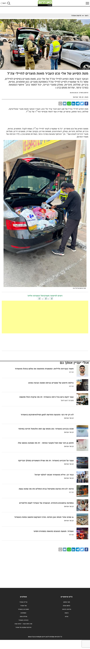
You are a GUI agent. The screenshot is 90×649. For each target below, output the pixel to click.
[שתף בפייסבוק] (86, 103)
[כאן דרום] (45, 3)
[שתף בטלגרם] (78, 103)
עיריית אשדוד (23, 602)
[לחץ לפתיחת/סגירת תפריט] (87, 3)
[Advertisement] (45, 317)
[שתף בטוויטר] (82, 103)
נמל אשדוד (23, 605)
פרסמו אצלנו (66, 605)
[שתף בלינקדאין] (73, 103)
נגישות (66, 613)
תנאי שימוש (66, 602)
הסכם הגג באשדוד (23, 609)
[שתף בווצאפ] (69, 103)
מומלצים (23, 597)
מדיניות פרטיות (66, 609)
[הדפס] (60, 103)
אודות (66, 616)
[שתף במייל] (65, 103)
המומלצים (23, 613)
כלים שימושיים (66, 597)
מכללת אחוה (23, 616)
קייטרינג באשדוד (23, 620)
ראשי (4, 3)
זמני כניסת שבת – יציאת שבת (23, 623)
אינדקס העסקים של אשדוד (23, 627)
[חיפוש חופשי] (8, 3)
